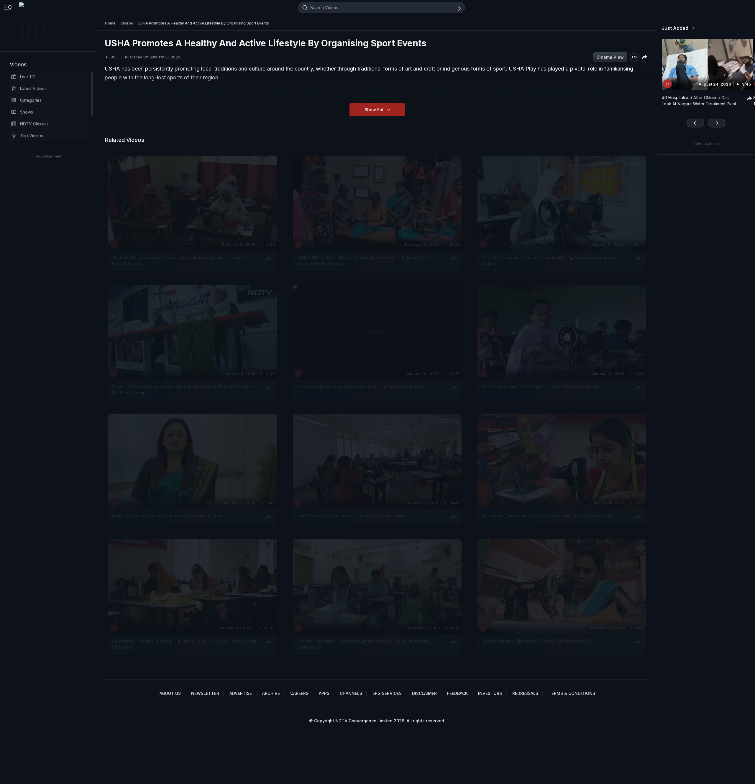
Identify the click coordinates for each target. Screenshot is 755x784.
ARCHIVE (271, 693)
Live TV (27, 76)
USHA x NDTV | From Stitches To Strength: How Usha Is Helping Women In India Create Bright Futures (366, 260)
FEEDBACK (457, 693)
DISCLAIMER (424, 693)
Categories (31, 100)
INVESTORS (490, 693)
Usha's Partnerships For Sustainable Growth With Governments (539, 386)
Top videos (31, 135)
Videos (18, 64)
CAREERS (299, 693)
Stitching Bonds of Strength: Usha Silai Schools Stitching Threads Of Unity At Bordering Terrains (183, 389)
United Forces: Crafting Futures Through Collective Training (352, 516)
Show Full (375, 109)
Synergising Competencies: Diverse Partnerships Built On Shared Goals (547, 516)
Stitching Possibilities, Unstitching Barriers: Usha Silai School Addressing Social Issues (363, 644)
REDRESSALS (525, 693)
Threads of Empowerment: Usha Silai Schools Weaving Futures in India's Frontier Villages (179, 260)
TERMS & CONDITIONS (572, 693)
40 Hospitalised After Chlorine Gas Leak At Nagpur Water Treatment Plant (699, 100)
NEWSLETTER (205, 693)
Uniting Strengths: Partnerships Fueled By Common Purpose (168, 516)
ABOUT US (170, 693)
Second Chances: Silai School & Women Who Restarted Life (537, 641)
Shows (26, 111)
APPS (324, 693)
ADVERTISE (240, 693)
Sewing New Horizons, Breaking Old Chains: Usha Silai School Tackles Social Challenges (184, 644)
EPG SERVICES (387, 693)
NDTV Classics (34, 123)
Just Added (675, 28)
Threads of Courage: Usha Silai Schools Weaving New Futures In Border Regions (548, 260)
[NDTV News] (32, 25)
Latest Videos (33, 88)
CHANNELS (351, 693)
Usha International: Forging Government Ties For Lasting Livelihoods (360, 386)
